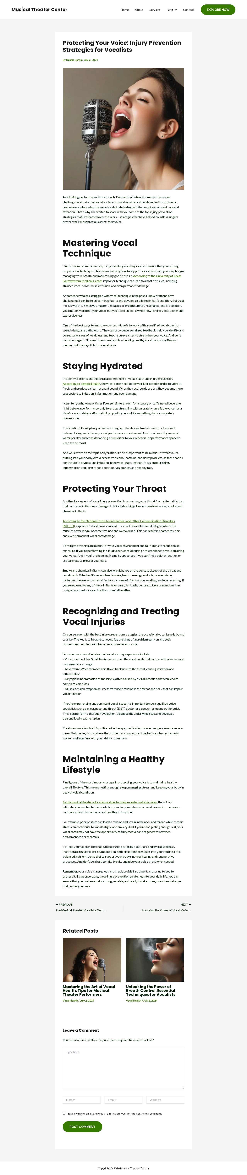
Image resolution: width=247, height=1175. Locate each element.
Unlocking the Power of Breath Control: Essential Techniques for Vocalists (150, 990)
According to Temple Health (81, 383)
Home (124, 9)
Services (155, 9)
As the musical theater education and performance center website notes (110, 802)
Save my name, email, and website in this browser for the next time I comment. (115, 1113)
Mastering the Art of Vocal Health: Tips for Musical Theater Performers (89, 990)
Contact (188, 9)
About (139, 9)
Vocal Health (70, 1000)
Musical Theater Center (39, 9)
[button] (175, 9)
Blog (170, 9)
